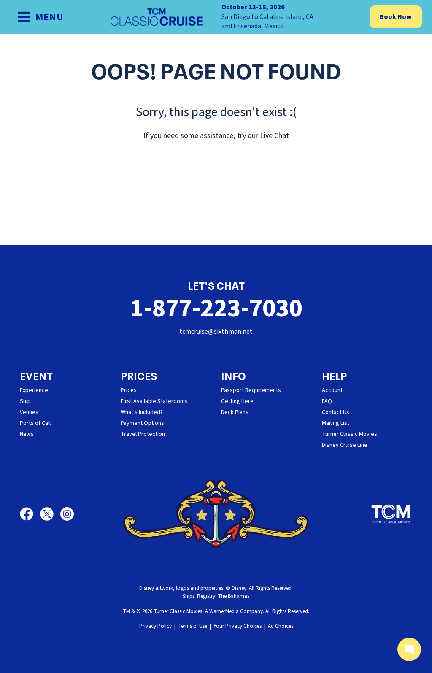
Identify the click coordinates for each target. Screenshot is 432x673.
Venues (29, 412)
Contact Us (335, 412)
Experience (34, 390)
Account (332, 390)
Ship (25, 401)
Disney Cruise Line (344, 445)
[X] (50, 514)
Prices (129, 390)
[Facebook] (30, 514)
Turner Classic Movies (349, 434)
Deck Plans (234, 412)
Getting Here (237, 401)
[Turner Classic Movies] (391, 514)
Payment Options (142, 423)
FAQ (327, 401)
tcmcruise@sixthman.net (216, 331)
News (27, 434)
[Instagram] (67, 514)
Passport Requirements (251, 390)
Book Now (396, 17)
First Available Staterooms (154, 401)
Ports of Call (35, 423)
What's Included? (142, 412)
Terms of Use (192, 626)
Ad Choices (280, 626)
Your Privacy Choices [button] (237, 626)
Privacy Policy (155, 626)
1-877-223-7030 (216, 309)
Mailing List (335, 423)
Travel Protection (143, 434)
